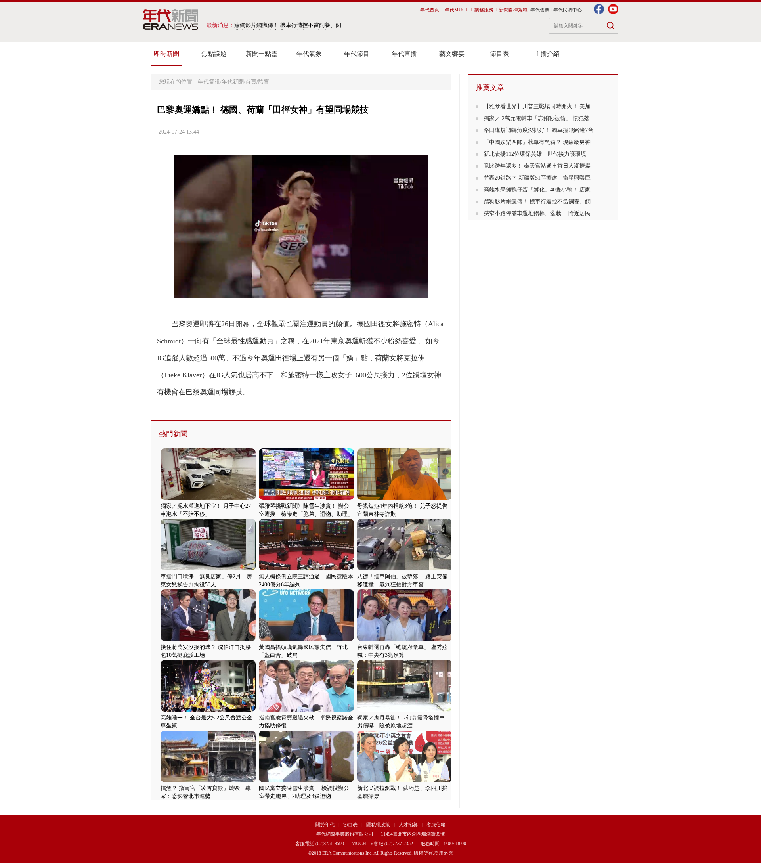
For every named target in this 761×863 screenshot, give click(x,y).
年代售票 (539, 10)
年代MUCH (457, 10)
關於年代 (325, 824)
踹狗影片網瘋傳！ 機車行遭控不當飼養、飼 (537, 202)
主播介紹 (547, 53)
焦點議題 (214, 53)
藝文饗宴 (452, 53)
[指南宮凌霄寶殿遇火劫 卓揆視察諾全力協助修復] (306, 710)
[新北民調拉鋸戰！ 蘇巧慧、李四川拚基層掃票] (404, 780)
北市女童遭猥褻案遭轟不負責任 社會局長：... (292, 25)
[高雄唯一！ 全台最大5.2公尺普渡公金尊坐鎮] (208, 710)
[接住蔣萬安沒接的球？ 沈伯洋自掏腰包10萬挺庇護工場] (208, 639)
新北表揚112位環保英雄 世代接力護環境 (535, 154)
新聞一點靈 (261, 53)
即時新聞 (166, 53)
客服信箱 (436, 824)
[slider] (301, 292)
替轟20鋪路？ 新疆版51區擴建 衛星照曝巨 (537, 178)
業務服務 (483, 10)
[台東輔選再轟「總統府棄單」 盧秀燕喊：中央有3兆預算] (404, 639)
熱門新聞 (173, 434)
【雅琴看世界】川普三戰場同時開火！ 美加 (537, 106)
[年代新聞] (171, 19)
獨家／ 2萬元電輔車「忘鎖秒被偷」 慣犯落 (536, 118)
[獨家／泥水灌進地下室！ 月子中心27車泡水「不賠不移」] (208, 498)
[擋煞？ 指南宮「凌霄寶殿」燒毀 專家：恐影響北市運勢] (208, 780)
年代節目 (356, 53)
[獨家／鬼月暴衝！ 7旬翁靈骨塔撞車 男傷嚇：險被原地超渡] (404, 710)
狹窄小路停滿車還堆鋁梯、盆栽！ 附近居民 (537, 213)
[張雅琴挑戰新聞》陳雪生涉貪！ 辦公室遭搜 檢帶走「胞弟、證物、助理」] (306, 498)
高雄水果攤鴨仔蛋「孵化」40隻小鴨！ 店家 (537, 190)
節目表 (499, 53)
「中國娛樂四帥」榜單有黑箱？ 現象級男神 (537, 142)
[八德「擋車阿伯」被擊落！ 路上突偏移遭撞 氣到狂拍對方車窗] (404, 569)
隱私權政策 (378, 824)
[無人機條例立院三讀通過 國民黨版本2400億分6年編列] (306, 569)
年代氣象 (309, 53)
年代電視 (209, 82)
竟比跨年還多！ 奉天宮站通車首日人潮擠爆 (537, 166)
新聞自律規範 (513, 10)
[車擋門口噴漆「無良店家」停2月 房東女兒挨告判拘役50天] (208, 569)
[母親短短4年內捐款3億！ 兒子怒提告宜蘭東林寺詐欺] (404, 498)
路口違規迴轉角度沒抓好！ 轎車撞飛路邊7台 (538, 130)
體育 (263, 82)
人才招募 (408, 824)
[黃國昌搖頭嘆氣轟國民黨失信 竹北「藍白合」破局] (306, 639)
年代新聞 (233, 82)
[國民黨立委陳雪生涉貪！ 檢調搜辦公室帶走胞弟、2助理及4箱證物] (306, 780)
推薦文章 (490, 88)
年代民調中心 (567, 10)
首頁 (250, 82)
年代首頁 (429, 10)
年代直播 (404, 53)
